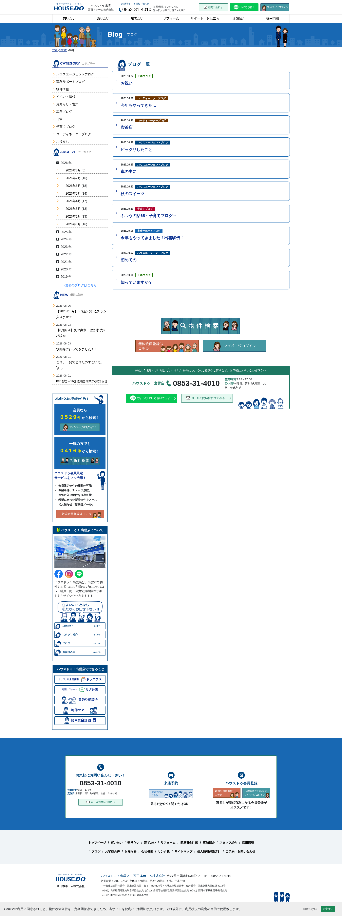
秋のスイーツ (132, 193)
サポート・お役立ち (205, 18)
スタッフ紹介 (228, 842)
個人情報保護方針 (209, 851)
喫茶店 (127, 127)
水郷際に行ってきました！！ (76, 349)
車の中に (129, 171)
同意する (327, 908)
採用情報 (272, 18)
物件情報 (62, 89)
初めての (129, 260)
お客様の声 (112, 851)
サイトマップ (183, 851)
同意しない (310, 908)
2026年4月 (73, 201)
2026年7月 (73, 178)
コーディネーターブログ (73, 134)
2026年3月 (73, 208)
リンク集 (164, 851)
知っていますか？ (136, 282)
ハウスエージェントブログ (75, 74)
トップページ (97, 842)
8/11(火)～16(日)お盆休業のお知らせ (81, 381)
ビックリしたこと (136, 149)
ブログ (95, 851)
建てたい (137, 18)
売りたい (103, 18)
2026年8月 (73, 170)
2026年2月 (73, 216)
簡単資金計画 (189, 842)
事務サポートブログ (70, 81)
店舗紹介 (239, 18)
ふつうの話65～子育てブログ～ (149, 215)
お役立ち (62, 141)
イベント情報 (65, 96)
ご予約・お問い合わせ (240, 851)
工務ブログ (64, 111)
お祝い (127, 83)
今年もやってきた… (138, 105)
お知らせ (131, 851)
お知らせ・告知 (67, 104)
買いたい (69, 18)
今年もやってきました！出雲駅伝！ (152, 238)
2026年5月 (73, 193)
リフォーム (171, 18)
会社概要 (147, 851)
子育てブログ (65, 126)
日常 (59, 119)
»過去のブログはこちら (80, 285)
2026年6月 (73, 185)
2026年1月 (73, 224)
